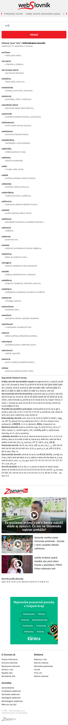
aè (47, 448)
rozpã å (53, 381)
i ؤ (54, 469)
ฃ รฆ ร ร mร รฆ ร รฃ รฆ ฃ (29, 412)
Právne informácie (10, 659)
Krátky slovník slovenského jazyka (43, 13)
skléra (4, 439)
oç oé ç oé (42, 445)
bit (31, 430)
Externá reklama (41, 663)
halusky (5, 433)
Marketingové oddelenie (12, 701)
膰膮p (39, 424)
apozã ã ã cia (18, 421)
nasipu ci (11, 430)
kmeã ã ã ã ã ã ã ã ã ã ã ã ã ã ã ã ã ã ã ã (27, 469)
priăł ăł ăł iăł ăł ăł (35, 384)
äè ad (47, 472)
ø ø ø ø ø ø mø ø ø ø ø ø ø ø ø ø (32, 436)
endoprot (6, 424)
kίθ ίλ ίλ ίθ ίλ (54, 448)
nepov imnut (54, 400)
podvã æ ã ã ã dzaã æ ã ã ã (35, 400)
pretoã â (24, 388)
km (25, 466)
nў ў (46, 442)
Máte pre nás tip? (9, 704)
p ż (43, 448)
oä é (12, 415)
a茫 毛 (8, 421)
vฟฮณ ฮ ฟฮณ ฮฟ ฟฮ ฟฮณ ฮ (43, 457)
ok (10, 472)
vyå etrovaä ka (8, 397)
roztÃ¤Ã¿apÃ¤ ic (40, 430)
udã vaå (50, 391)
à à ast (54, 472)
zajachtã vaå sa (40, 394)
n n (29, 466)
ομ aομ (59, 469)
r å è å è (43, 421)
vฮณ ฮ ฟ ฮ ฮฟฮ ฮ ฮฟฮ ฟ (19, 439)
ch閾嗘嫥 (16, 424)
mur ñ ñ (5, 476)
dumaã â (15, 384)
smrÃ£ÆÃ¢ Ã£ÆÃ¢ (44, 454)
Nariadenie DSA (8, 676)
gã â (58, 409)
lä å (7, 415)
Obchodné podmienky (43, 666)
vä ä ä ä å (31, 418)
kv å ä (20, 466)
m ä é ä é (58, 436)
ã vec (4, 457)
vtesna (43, 391)
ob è (17, 433)
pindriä (29, 427)
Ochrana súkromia (10, 663)
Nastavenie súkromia (11, 666)
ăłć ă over (6, 451)
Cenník (37, 670)
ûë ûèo (5, 472)
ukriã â (16, 388)
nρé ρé (27, 442)
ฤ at (7, 463)
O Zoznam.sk (8, 654)
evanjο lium (53, 421)
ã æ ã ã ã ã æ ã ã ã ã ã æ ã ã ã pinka (35, 403)
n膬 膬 (52, 442)
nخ (22, 442)
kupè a (22, 427)
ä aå (26, 415)
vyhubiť (58, 394)
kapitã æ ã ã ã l (32, 421)
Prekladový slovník (13, 13)
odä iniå (12, 412)
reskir (4, 400)
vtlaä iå (23, 384)
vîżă (13, 451)
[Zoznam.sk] (10, 720)
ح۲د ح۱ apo (24, 460)
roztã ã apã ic (22, 430)
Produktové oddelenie (11, 691)
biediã (9, 388)
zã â (3, 415)
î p (17, 451)
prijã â (51, 394)
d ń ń (12, 433)
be (26, 445)
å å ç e (33, 448)
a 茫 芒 (34, 442)
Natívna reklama (41, 676)
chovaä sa (13, 403)
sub (24, 418)
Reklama (38, 654)
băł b (41, 442)
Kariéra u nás (7, 670)
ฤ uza (59, 457)
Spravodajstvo (8, 688)
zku (11, 463)
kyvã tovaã (54, 430)
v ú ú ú (24, 424)
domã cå (56, 403)
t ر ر (50, 445)
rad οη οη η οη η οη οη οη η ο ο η (28, 472)
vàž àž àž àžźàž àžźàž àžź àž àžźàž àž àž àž (43, 397)
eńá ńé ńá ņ (46, 427)
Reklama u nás (40, 659)
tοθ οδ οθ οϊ (7, 460)
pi (15, 463)
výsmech (32, 424)
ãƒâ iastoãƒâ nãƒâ (36, 388)
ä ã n (50, 436)
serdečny (24, 433)
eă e (55, 427)
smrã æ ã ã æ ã (28, 454)
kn (61, 454)
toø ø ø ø (35, 439)
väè (52, 412)
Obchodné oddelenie (11, 694)
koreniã (19, 397)
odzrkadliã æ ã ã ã (41, 409)
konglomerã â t (42, 381)
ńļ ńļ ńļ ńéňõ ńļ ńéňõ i (46, 418)
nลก (16, 460)
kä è (53, 409)
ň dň (7, 384)
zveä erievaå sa (15, 400)
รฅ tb (21, 445)
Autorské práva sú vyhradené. (15, 713)
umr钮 (56, 454)
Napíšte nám (7, 673)
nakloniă (19, 415)
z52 (18, 442)
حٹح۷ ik (37, 427)
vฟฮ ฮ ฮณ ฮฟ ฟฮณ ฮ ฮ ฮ (18, 457)
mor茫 (49, 469)
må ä (31, 445)
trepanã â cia (49, 424)
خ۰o (60, 472)
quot (39, 448)
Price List (38, 673)
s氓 (35, 445)
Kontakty (7, 683)
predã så (46, 412)
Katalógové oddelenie (11, 698)
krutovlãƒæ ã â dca (10, 406)
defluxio (44, 439)
